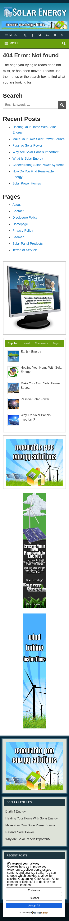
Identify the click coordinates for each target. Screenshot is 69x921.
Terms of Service (24, 250)
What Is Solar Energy (27, 158)
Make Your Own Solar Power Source (38, 139)
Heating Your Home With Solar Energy (31, 818)
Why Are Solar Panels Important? (36, 152)
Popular (12, 343)
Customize (34, 890)
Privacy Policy (22, 230)
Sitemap (18, 237)
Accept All (34, 905)
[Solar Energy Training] (35, 6)
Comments (41, 343)
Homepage (20, 224)
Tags (55, 343)
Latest (26, 343)
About (16, 205)
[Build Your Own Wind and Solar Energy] (34, 298)
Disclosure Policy (25, 217)
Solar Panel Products (27, 243)
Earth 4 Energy (31, 351)
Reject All (34, 897)
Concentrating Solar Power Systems (38, 165)
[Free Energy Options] (34, 462)
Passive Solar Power (27, 145)
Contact (18, 211)
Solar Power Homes (26, 183)
